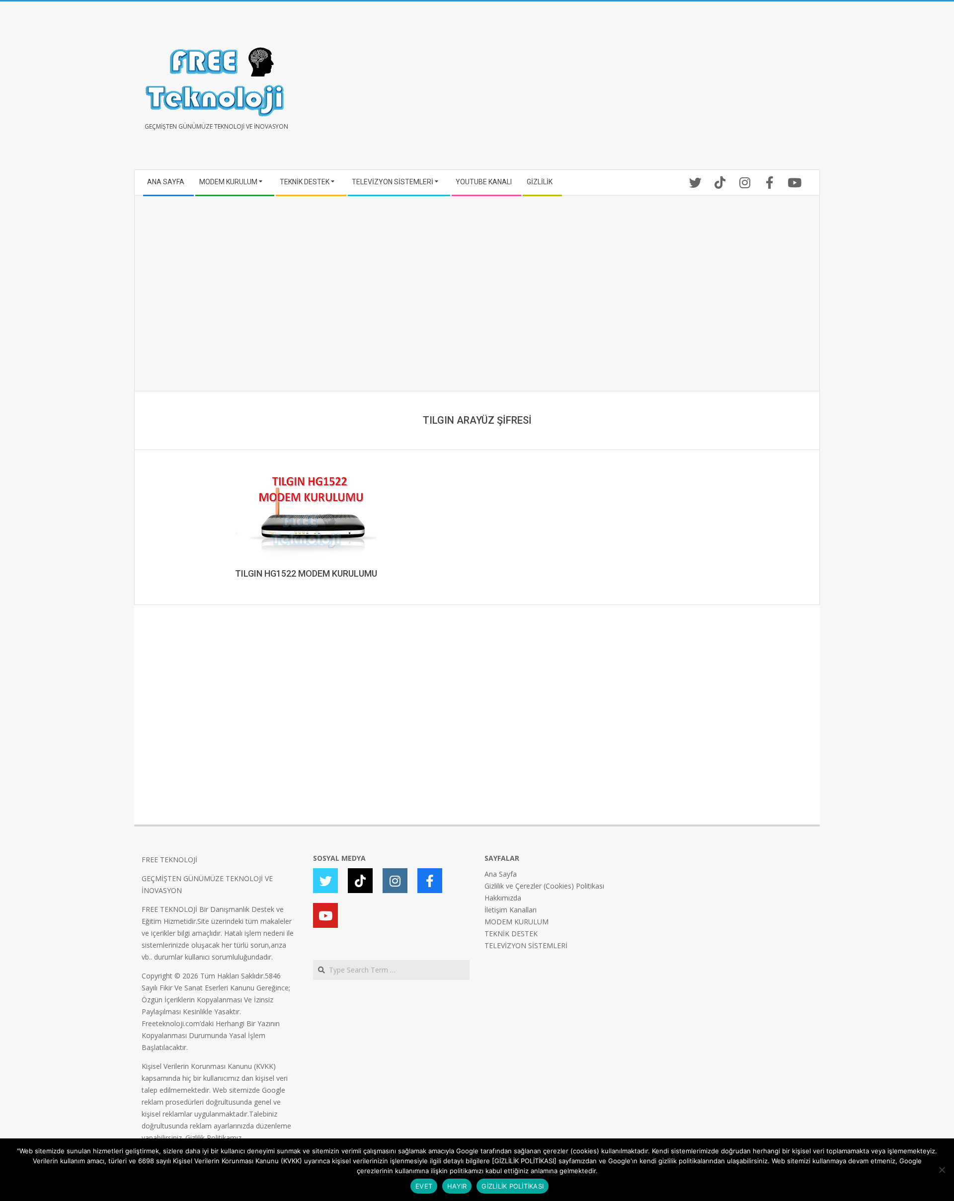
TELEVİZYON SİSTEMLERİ (525, 945)
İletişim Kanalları (510, 909)
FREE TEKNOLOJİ (169, 859)
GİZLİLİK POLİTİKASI (512, 1186)
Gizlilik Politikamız (213, 1137)
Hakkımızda (502, 897)
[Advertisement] (644, 89)
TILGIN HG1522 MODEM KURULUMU (306, 573)
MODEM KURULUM (516, 921)
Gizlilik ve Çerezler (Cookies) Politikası (544, 886)
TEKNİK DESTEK (511, 933)
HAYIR (457, 1186)
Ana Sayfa (500, 874)
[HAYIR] (942, 1170)
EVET (423, 1186)
